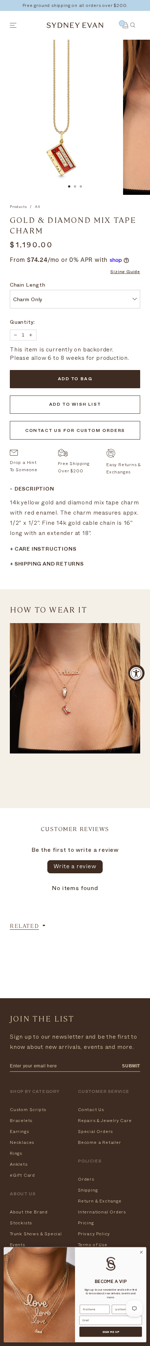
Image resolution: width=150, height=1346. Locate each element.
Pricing (86, 1223)
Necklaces (22, 1142)
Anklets (19, 1164)
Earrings (19, 1131)
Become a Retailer (99, 1142)
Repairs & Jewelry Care (105, 1120)
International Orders (102, 1212)
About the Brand (29, 1212)
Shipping (88, 1190)
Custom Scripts (28, 1109)
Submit (131, 1065)
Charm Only (28, 300)
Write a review (75, 866)
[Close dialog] (141, 1252)
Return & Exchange (100, 1201)
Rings (16, 1153)
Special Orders (95, 1131)
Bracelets (21, 1120)
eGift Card (22, 1175)
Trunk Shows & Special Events (36, 1239)
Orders (86, 1179)
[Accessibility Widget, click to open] (136, 673)
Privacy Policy (94, 1234)
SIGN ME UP (110, 1332)
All (37, 207)
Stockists (21, 1223)
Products (18, 207)
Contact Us (91, 1109)
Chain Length (27, 285)
